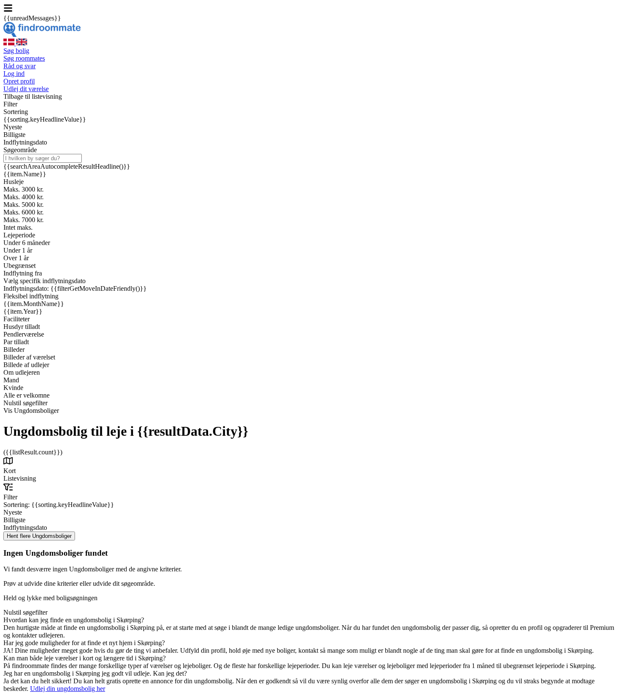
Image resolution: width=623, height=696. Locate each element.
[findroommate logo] (42, 34)
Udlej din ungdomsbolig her (67, 688)
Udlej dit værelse (26, 88)
